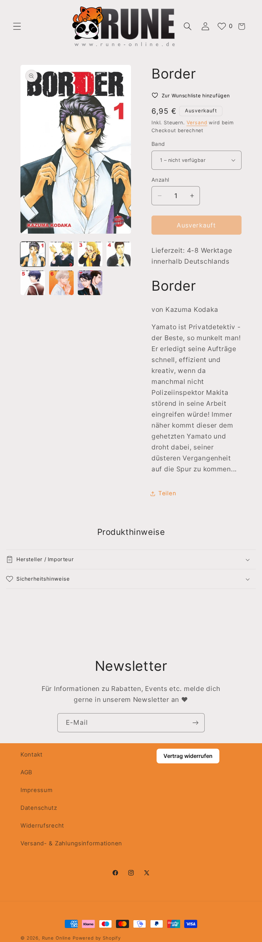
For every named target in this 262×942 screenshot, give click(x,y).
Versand (197, 122)
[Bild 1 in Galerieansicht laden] (32, 254)
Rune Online (56, 938)
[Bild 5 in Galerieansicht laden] (32, 283)
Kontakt (31, 754)
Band (158, 144)
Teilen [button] (167, 493)
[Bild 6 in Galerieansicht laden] (61, 283)
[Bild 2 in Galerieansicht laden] (61, 254)
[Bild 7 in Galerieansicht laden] (90, 283)
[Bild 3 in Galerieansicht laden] (90, 254)
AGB (26, 772)
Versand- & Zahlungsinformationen (71, 843)
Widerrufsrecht (42, 825)
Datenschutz (38, 807)
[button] (17, 26)
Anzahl (160, 180)
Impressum (36, 790)
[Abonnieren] (195, 722)
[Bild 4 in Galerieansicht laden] (118, 254)
